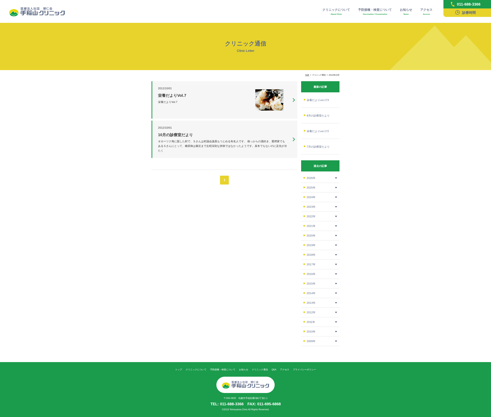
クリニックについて (336, 11)
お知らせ (406, 11)
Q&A (274, 369)
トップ (178, 369)
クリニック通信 (260, 369)
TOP (307, 75)
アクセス (426, 11)
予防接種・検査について (375, 11)
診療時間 (469, 13)
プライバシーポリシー (304, 369)
